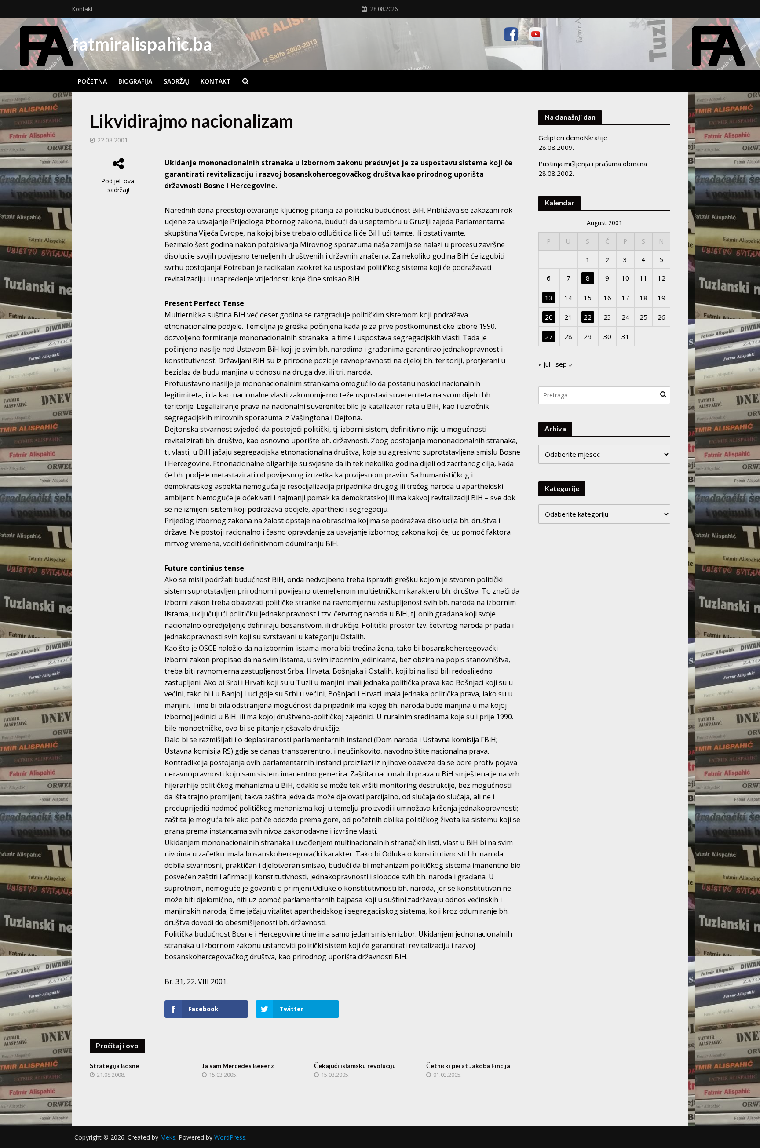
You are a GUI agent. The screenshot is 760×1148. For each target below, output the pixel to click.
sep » (563, 364)
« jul (544, 364)
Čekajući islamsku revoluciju (355, 1065)
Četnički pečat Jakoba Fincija (468, 1065)
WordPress (229, 1137)
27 (549, 336)
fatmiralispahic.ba (142, 44)
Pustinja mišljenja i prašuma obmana (592, 163)
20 (549, 317)
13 (549, 297)
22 (588, 317)
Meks (167, 1137)
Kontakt (82, 9)
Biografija (135, 81)
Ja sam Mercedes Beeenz (238, 1065)
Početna (92, 81)
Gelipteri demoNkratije (572, 137)
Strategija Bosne (114, 1065)
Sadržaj (176, 81)
